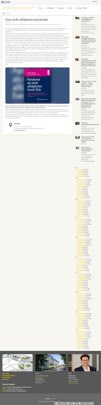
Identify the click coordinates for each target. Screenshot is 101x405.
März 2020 (80, 287)
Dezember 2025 (81, 179)
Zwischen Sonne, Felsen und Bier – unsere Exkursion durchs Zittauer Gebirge (89, 83)
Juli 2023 (79, 225)
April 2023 (79, 230)
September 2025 (81, 184)
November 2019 (81, 295)
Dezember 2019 (81, 293)
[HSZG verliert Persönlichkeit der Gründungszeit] (77, 147)
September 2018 (81, 318)
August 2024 (80, 206)
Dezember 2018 (81, 313)
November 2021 (81, 260)
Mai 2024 (79, 211)
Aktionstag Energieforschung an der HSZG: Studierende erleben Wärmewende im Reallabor (88, 40)
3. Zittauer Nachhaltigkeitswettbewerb (90, 123)
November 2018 (81, 315)
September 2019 (81, 298)
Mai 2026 (79, 171)
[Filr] (80, 403)
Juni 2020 (79, 282)
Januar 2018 (80, 328)
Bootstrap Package (57, 401)
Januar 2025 (80, 197)
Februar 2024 (80, 216)
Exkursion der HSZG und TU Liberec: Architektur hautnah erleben (88, 139)
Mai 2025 (79, 191)
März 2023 (80, 232)
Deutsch (95, 1)
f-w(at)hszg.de (39, 377)
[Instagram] (85, 403)
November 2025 (81, 181)
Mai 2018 (79, 323)
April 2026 (79, 173)
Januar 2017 (80, 348)
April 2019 (79, 305)
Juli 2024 (79, 207)
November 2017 (81, 333)
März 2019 (80, 307)
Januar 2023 (80, 235)
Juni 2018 (79, 321)
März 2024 (80, 214)
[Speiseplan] (62, 403)
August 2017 (80, 338)
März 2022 (80, 254)
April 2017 (79, 345)
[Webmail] (74, 403)
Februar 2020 (80, 288)
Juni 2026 (79, 169)
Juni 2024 (79, 209)
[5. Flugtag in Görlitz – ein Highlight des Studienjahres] (77, 18)
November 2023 (81, 221)
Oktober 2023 (80, 222)
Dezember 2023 (81, 219)
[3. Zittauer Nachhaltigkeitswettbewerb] (77, 123)
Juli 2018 (79, 320)
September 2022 (81, 244)
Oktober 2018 (80, 317)
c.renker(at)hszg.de (19, 130)
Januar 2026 (80, 176)
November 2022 (81, 240)
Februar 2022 (80, 255)
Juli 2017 (79, 340)
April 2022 (79, 252)
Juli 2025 (79, 187)
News (98, 1)
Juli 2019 (79, 300)
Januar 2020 (80, 290)
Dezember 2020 (81, 273)
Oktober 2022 (80, 242)
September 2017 (81, 336)
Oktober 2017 (80, 335)
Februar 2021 (80, 269)
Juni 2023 (79, 227)
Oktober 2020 (80, 277)
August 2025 (80, 186)
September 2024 (81, 204)
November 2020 (81, 275)
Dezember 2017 (81, 331)
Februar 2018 (80, 326)
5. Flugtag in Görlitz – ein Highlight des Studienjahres (88, 19)
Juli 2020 (79, 280)
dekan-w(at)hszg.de (73, 383)
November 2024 (81, 201)
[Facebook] (91, 403)
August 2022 (80, 245)
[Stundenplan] (57, 403)
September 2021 (81, 264)
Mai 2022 (79, 250)
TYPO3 (47, 401)
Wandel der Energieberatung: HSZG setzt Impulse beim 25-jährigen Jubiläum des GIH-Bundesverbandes (88, 62)
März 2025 (80, 194)
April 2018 (79, 325)
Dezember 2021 (81, 259)
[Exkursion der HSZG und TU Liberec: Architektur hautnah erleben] (77, 137)
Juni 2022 (79, 249)
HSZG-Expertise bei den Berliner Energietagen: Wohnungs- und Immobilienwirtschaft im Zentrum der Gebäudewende (88, 103)
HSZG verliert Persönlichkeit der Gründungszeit (87, 149)
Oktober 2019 (80, 297)
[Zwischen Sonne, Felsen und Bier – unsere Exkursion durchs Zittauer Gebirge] (77, 81)
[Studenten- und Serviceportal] (68, 403)
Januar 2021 (80, 270)
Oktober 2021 (80, 262)
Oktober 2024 (80, 202)
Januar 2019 (80, 310)
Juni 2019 (79, 302)
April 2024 (79, 212)
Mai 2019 (79, 303)
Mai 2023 (79, 229)
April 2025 (79, 192)
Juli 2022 (79, 247)
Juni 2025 (79, 189)
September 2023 (81, 224)
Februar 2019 (80, 308)
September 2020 (81, 278)
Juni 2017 (79, 341)
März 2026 (80, 174)
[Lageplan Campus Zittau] (17, 362)
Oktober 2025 (80, 182)
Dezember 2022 (81, 239)
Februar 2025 (80, 196)
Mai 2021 (79, 265)
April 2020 (79, 285)
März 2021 (80, 267)
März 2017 (80, 346)
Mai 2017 (79, 343)
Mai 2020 (79, 283)
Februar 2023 (80, 234)
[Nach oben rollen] (98, 402)
